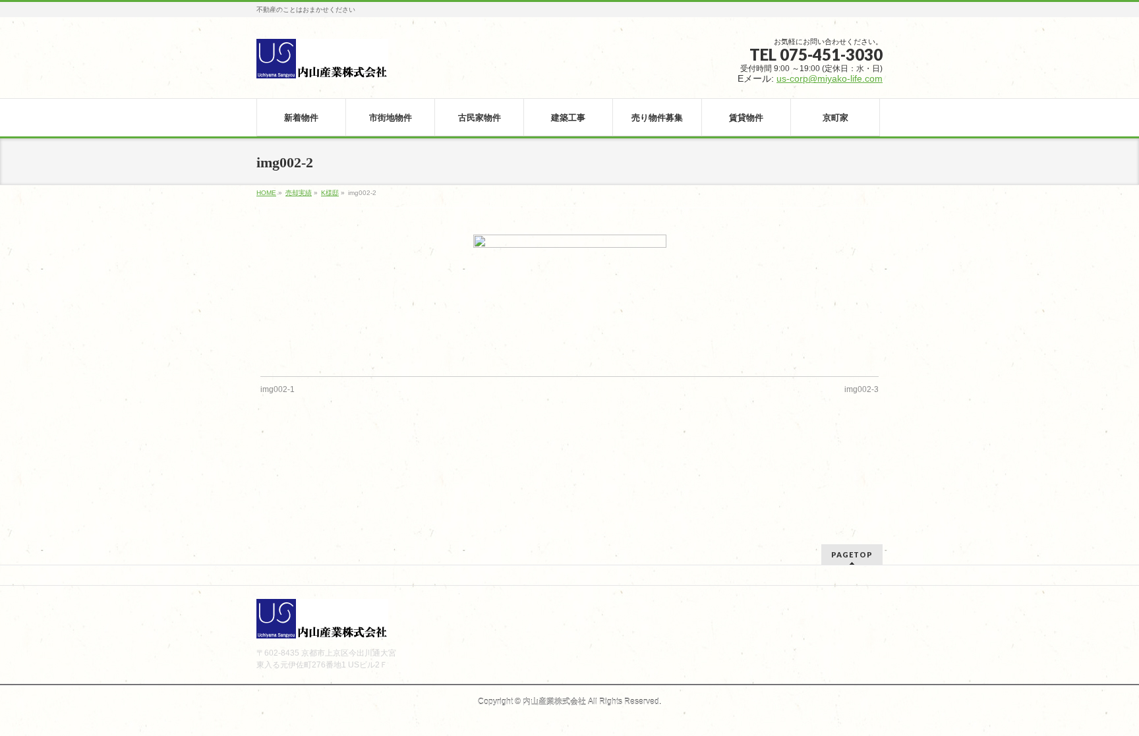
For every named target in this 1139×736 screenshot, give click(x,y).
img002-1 (277, 389)
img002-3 (861, 389)
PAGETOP (852, 554)
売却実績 (298, 192)
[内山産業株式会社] (322, 63)
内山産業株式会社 (554, 701)
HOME (266, 192)
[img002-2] (570, 299)
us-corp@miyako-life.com (829, 78)
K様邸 (330, 192)
